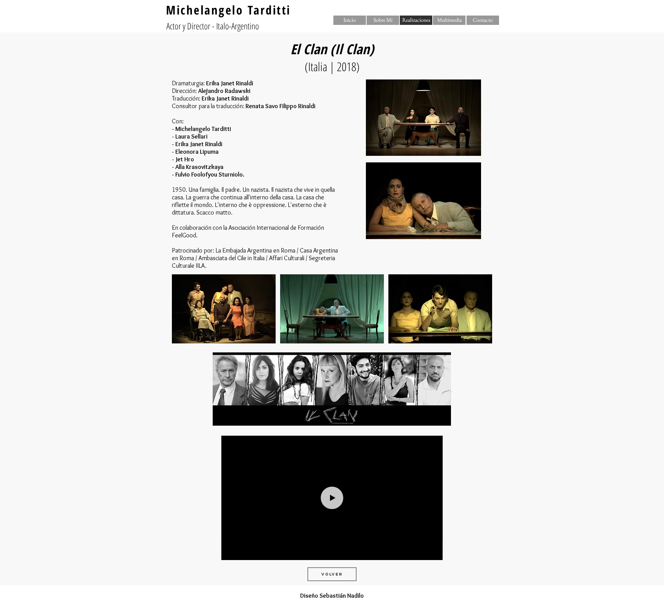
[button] (416, 20)
